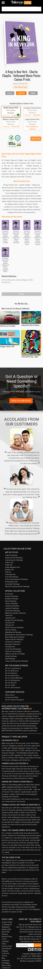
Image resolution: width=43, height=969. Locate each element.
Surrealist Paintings (12, 584)
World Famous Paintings (14, 627)
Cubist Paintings (11, 555)
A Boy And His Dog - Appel (29, 357)
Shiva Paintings (11, 601)
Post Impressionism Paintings (16, 579)
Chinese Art (9, 625)
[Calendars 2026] (18, 740)
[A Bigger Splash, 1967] (9, 337)
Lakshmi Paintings (12, 608)
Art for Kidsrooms (12, 676)
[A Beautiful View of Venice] (31, 317)
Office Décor (10, 695)
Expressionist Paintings (14, 558)
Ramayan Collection (12, 644)
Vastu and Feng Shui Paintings (16, 661)
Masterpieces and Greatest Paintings (19, 635)
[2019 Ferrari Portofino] (9, 317)
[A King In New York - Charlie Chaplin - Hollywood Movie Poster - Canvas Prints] (21, 41)
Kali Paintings (10, 659)
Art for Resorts (8, 280)
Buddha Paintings (11, 599)
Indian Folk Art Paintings (14, 639)
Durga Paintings (11, 656)
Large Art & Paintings (13, 649)
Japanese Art (10, 618)
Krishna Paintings (11, 596)
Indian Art (8, 565)
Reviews (5, 934)
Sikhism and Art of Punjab (15, 654)
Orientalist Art (10, 574)
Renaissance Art (11, 582)
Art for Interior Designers (14, 700)
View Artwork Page (20, 87)
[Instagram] (36, 950)
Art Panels (9, 594)
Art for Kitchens (11, 673)
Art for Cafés (10, 685)
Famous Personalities (13, 651)
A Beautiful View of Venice (30, 325)
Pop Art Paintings (11, 577)
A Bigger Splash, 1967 (7, 346)
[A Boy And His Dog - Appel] (31, 342)
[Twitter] (29, 950)
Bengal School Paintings (14, 620)
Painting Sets (10, 647)
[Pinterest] (39, 950)
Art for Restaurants (12, 680)
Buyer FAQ (6, 932)
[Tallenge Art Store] (21, 2)
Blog (3, 958)
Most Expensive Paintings (14, 637)
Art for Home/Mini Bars (14, 678)
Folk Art (8, 572)
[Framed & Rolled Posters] (27, 763)
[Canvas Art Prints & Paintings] (32, 782)
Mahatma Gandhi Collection (15, 613)
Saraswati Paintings (12, 611)
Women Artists (11, 630)
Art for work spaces (12, 688)
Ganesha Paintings (12, 606)
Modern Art (9, 570)
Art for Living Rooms (13, 668)
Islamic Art (9, 562)
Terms (4, 939)
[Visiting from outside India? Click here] (31, 709)
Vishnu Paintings (11, 603)
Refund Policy (7, 937)
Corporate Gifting (11, 697)
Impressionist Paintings (14, 560)
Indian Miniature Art (12, 567)
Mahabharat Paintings (13, 632)
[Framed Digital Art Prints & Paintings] (39, 805)
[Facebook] (32, 950)
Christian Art (10, 623)
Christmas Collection (13, 642)
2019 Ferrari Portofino (7, 326)
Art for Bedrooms (12, 671)
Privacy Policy (7, 946)
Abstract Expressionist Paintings (17, 586)
